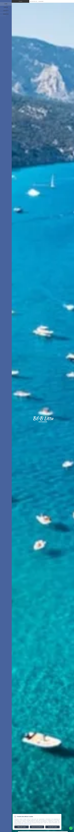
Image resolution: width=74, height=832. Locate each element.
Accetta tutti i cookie (52, 826)
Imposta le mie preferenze (37, 826)
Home (5, 4)
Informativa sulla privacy (26, 824)
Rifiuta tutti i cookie (22, 826)
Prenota (20, 1)
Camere (6, 7)
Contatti (5, 10)
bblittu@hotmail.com (33, 1)
